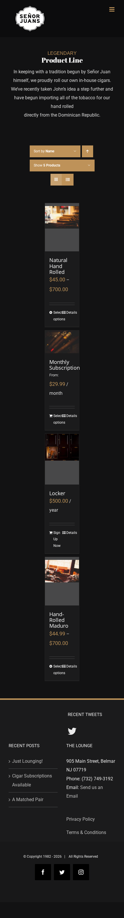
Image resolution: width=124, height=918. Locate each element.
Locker (57, 493)
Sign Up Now (57, 539)
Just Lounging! (27, 761)
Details (70, 313)
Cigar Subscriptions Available (32, 780)
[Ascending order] (87, 151)
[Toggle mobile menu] (112, 9)
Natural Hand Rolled (58, 266)
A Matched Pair (27, 799)
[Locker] (62, 459)
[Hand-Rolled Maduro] (62, 581)
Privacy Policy (80, 819)
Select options (57, 316)
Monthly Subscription (64, 364)
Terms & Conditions (86, 832)
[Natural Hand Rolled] (62, 227)
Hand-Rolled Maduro (58, 620)
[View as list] (67, 179)
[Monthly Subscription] (62, 341)
